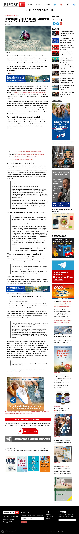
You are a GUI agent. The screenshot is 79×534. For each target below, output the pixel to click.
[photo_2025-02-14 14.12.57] (61, 207)
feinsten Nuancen (64, 438)
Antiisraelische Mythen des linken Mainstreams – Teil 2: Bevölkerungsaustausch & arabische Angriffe (67, 40)
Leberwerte (66, 334)
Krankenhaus (28, 411)
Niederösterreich (37, 411)
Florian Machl (12, 73)
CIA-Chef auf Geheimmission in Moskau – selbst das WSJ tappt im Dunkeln (67, 94)
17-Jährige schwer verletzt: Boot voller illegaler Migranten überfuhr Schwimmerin (67, 87)
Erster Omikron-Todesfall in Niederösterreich (22, 159)
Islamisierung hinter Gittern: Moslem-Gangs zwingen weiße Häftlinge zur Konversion (67, 67)
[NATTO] (63, 230)
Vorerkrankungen (20, 413)
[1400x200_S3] (28, 81)
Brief (6, 411)
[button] (26, 9)
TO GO (13, 370)
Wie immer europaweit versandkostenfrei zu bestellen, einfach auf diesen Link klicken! (62, 322)
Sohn (13, 413)
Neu (30, 10)
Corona (34, 10)
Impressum (63, 531)
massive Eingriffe (64, 466)
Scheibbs (9, 413)
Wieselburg (29, 413)
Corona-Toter (12, 411)
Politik (39, 10)
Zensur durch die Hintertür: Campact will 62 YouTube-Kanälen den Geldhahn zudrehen (67, 74)
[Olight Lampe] (63, 168)
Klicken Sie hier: (10, 375)
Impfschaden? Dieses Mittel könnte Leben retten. (62, 210)
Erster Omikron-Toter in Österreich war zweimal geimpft (27, 151)
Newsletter (47, 4)
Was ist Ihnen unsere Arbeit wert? (28, 419)
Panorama (45, 10)
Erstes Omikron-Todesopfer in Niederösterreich (25, 156)
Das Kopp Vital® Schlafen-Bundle (61, 375)
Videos (52, 10)
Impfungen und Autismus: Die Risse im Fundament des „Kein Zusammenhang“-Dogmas (67, 33)
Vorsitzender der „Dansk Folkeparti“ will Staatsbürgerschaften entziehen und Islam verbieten (67, 47)
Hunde (55, 410)
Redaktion (30, 4)
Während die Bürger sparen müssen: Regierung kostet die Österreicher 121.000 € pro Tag (67, 60)
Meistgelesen (14, 15)
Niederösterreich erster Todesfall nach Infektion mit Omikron (29, 154)
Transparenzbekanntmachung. (25, 83)
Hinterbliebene (20, 411)
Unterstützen (39, 4)
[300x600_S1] (61, 139)
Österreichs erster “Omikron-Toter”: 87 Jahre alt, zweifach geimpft (30, 92)
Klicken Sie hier (57, 372)
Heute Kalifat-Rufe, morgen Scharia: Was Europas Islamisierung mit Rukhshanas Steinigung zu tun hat (67, 80)
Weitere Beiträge (56, 19)
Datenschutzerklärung (53, 531)
